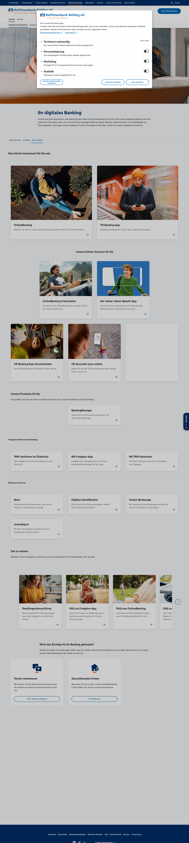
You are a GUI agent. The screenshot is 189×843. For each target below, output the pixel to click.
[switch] (146, 51)
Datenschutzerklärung (50, 32)
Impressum (70, 32)
